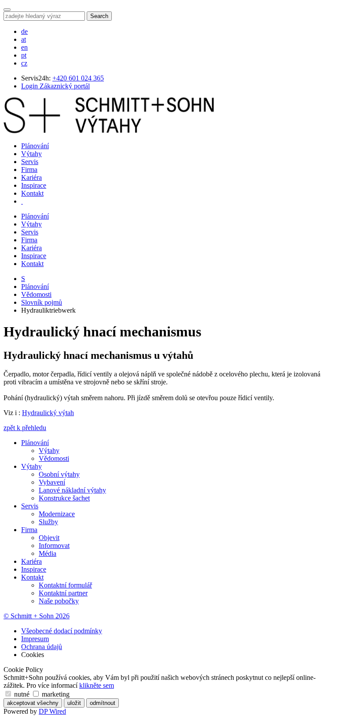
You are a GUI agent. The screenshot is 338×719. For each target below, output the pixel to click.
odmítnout (102, 703)
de (24, 31)
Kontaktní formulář (65, 585)
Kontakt (32, 193)
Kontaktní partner (63, 593)
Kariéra (31, 177)
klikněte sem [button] (96, 685)
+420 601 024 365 (78, 78)
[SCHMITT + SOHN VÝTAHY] (109, 131)
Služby (48, 522)
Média (47, 553)
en (24, 47)
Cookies (32, 654)
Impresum (35, 638)
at (23, 39)
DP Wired (52, 711)
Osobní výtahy (59, 474)
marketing (55, 694)
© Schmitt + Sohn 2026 (37, 616)
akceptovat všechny (33, 703)
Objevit (49, 537)
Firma (29, 169)
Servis (29, 161)
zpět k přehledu (25, 427)
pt (23, 55)
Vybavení (52, 482)
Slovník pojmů (41, 302)
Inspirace (33, 185)
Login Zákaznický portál (55, 86)
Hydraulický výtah (48, 412)
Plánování (35, 146)
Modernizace (57, 514)
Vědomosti (36, 294)
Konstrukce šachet (64, 498)
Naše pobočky (59, 601)
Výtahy (31, 153)
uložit (74, 703)
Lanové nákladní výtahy (72, 490)
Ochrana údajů (41, 646)
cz (24, 63)
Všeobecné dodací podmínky (61, 631)
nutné (21, 694)
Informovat (54, 545)
